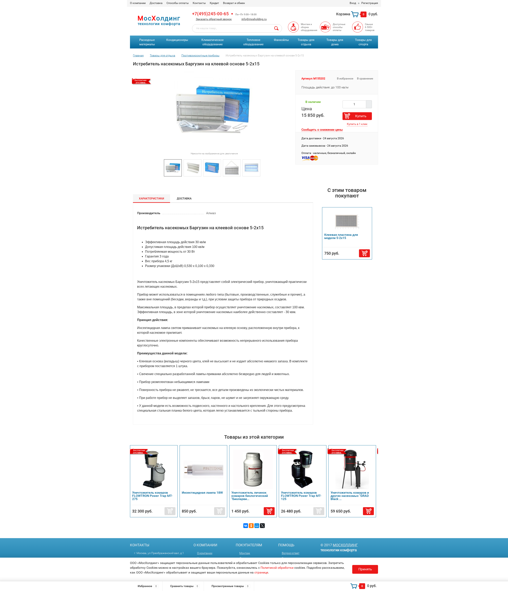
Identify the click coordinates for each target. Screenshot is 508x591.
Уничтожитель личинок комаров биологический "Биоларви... (249, 496)
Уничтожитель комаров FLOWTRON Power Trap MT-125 (301, 496)
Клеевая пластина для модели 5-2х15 (341, 236)
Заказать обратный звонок (214, 19)
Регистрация (369, 3)
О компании (138, 3)
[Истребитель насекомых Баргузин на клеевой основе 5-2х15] (173, 167)
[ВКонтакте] (245, 525)
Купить (360, 116)
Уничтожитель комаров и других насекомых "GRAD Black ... (350, 496)
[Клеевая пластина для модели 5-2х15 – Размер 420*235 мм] (347, 221)
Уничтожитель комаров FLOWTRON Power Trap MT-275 (152, 496)
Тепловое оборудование (253, 42)
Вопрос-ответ (290, 553)
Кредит (214, 3)
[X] (262, 525)
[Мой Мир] (256, 525)
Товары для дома (334, 42)
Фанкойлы (281, 40)
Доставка (156, 3)
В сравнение (365, 78)
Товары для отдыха (306, 42)
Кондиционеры (177, 40)
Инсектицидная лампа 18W (202, 492)
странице (261, 572)
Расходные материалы (147, 42)
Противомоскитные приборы (200, 55)
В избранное (344, 78)
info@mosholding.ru (254, 19)
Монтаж (244, 553)
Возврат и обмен (234, 3)
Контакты (199, 3)
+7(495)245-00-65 (210, 13)
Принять (365, 569)
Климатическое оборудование (212, 42)
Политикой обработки (277, 568)
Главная (138, 55)
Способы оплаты (177, 3)
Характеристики (151, 198)
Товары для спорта (363, 42)
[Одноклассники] (251, 525)
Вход (353, 3)
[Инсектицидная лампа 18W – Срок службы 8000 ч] (203, 469)
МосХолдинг (345, 545)
